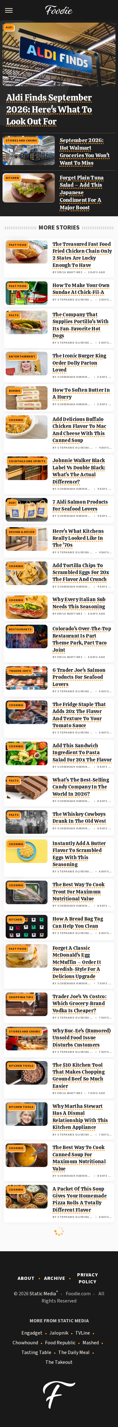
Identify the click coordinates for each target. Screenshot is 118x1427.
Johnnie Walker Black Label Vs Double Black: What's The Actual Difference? (79, 471)
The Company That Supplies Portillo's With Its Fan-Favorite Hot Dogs (81, 325)
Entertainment (22, 356)
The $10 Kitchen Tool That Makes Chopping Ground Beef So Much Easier (78, 1075)
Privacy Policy (87, 1278)
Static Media (43, 1293)
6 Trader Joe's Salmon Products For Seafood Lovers (79, 677)
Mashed (90, 1342)
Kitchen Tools (21, 1066)
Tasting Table (36, 1352)
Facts (14, 315)
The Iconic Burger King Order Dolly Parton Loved (79, 362)
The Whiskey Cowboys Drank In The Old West (79, 817)
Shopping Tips (21, 997)
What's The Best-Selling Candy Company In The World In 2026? (81, 787)
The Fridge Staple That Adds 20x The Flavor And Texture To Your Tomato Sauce (79, 715)
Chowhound (25, 1342)
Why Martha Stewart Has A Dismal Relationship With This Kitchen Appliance (80, 1117)
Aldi (9, 27)
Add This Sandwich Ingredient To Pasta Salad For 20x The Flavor (82, 752)
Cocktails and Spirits (27, 461)
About (26, 1278)
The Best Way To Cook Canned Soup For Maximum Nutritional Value (79, 1158)
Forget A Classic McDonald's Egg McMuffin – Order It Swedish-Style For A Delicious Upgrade (77, 962)
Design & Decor (22, 532)
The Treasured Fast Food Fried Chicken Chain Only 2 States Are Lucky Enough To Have (82, 254)
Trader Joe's (20, 671)
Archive (54, 1278)
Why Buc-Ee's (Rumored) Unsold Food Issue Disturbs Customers (82, 1037)
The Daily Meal (74, 1352)
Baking (14, 391)
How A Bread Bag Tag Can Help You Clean (78, 922)
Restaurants (20, 629)
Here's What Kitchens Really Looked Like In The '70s (78, 538)
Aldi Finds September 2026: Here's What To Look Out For (49, 109)
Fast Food (17, 245)
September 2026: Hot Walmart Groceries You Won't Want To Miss (85, 151)
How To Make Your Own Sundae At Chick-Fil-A (81, 289)
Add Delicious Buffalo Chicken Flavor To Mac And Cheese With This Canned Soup (79, 430)
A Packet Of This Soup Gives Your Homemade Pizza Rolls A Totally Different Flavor (80, 1199)
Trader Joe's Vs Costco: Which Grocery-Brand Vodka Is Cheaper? (80, 1003)
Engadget (31, 1333)
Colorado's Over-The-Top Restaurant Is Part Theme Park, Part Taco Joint (82, 639)
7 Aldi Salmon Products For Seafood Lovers (80, 505)
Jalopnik (58, 1333)
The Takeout (59, 1362)
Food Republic (60, 1342)
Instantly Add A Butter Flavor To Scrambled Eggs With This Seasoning (79, 854)
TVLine (82, 1333)
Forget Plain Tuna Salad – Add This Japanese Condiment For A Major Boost (82, 192)
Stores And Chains (21, 140)
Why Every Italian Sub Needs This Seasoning (79, 603)
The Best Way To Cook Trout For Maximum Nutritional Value (78, 891)
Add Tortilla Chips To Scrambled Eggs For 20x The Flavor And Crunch (81, 572)
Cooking (16, 420)
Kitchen (12, 178)
